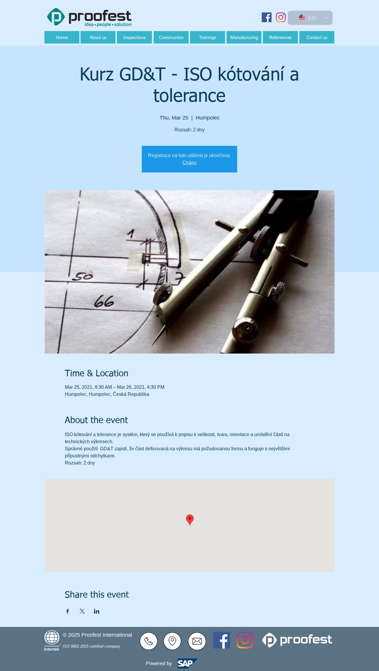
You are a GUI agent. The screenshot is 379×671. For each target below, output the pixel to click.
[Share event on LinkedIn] (96, 611)
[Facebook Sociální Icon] (267, 17)
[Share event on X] (82, 611)
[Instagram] (281, 17)
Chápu (189, 162)
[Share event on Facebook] (67, 611)
